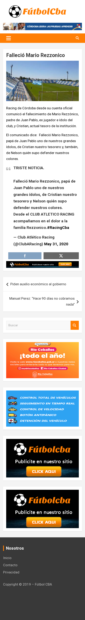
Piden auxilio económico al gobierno (38, 284)
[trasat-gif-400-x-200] (42, 393)
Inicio (7, 558)
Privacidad (11, 572)
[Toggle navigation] (8, 38)
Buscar (75, 325)
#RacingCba (58, 227)
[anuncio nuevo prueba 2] (42, 442)
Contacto (10, 565)
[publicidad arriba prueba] (42, 264)
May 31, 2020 (56, 244)
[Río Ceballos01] (42, 345)
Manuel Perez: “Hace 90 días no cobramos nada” (42, 301)
